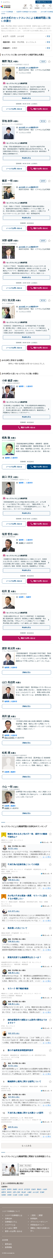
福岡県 (21, 386)
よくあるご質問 (11, 1228)
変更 (48, 36)
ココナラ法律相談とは (13, 1215)
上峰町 (29, 1192)
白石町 (20, 1195)
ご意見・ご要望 (36, 1215)
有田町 (3, 1195)
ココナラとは (10, 1225)
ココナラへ (6, 2)
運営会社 (8, 1244)
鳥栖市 (28, 597)
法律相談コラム (11, 1222)
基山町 (23, 1192)
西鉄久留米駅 (9, 738)
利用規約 (33, 1218)
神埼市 (9, 1192)
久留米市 (29, 386)
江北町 (15, 1195)
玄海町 (42, 1192)
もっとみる (26, 1146)
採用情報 (8, 1247)
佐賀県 (21, 597)
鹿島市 (39, 1189)
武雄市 (33, 1189)
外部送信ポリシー (37, 1225)
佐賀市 (3, 1189)
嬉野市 (3, 1192)
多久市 (20, 1189)
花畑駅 (21, 543)
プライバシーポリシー (39, 1222)
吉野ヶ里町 (16, 1192)
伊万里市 (27, 1189)
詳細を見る (27, 672)
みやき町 (22, 68)
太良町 (26, 1195)
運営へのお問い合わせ (13, 1231)
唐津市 (9, 1189)
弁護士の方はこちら (43, 2)
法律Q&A (8, 1218)
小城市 (45, 1189)
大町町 (9, 1195)
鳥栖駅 (7, 808)
